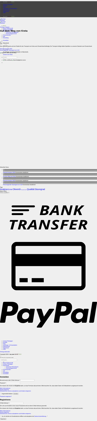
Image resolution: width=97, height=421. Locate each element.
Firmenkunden (7, 369)
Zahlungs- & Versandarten (10, 8)
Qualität (30, 189)
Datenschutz (6, 9)
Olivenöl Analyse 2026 (9, 172)
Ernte (10, 189)
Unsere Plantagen (8, 4)
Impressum (6, 11)
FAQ (4, 7)
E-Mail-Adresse (4, 403)
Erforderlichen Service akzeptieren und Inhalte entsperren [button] (15, 391)
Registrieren (3, 419)
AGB (4, 12)
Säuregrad (40, 189)
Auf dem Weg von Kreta (9, 176)
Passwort (3, 383)
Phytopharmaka (24, 189)
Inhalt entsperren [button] (4, 389)
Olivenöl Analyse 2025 (9, 180)
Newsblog (5, 372)
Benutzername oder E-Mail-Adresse (10, 380)
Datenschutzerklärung (40, 416)
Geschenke (6, 365)
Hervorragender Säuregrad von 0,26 (9, 50)
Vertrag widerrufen (5, 351)
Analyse (4, 189)
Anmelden (15, 393)
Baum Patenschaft (8, 28)
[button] (4, 25)
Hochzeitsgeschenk (11, 33)
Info (4, 371)
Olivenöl (16, 189)
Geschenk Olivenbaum (12, 32)
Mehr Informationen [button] (5, 388)
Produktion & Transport (4, 27)
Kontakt (5, 5)
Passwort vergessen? (6, 396)
